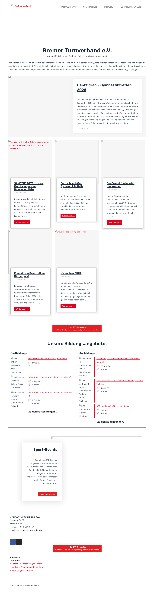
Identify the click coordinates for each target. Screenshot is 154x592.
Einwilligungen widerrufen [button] (22, 570)
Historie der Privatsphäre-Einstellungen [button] (28, 567)
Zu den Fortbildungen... (42, 411)
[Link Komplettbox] (77, 106)
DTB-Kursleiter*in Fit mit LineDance (112, 406)
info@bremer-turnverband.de (30, 530)
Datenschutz (15, 560)
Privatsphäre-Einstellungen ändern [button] (26, 563)
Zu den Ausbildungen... (111, 421)
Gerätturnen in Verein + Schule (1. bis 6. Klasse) (49, 377)
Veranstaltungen (131, 7)
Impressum (15, 557)
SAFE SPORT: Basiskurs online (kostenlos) (47, 358)
